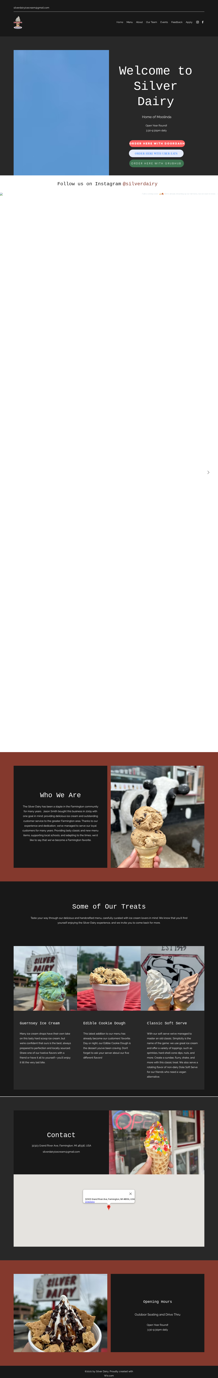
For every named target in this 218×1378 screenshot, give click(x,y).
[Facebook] (202, 22)
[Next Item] (208, 472)
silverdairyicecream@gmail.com (31, 7)
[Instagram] (197, 22)
